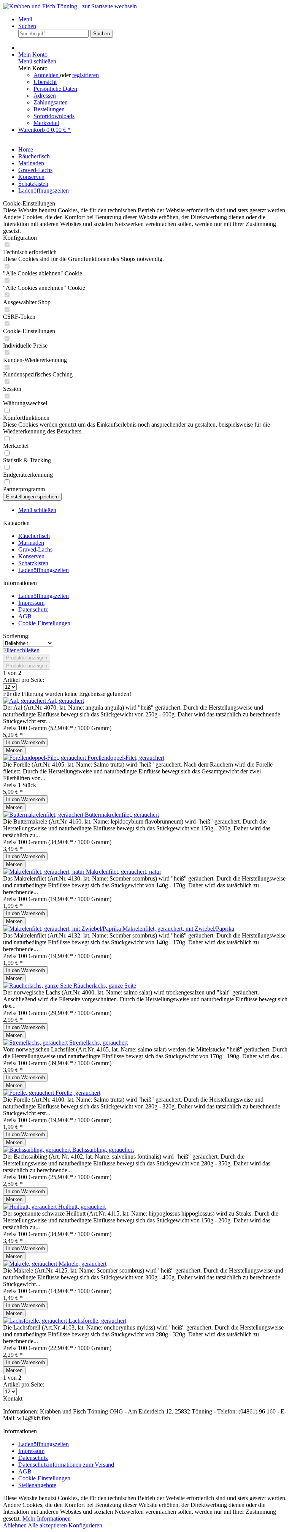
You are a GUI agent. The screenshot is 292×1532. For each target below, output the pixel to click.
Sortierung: (16, 636)
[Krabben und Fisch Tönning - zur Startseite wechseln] (70, 6)
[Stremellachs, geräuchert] (36, 1042)
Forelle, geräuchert (78, 1092)
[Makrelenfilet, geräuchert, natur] (44, 871)
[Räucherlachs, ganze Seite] (38, 985)
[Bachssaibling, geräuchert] (37, 1149)
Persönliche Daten (55, 88)
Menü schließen (37, 61)
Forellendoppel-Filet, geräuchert (125, 757)
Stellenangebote (37, 1485)
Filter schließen (21, 650)
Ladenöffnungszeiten (43, 570)
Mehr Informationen (46, 1518)
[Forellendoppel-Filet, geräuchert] (45, 757)
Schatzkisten (33, 563)
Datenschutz (33, 609)
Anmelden (46, 75)
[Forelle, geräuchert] (29, 1092)
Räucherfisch (34, 536)
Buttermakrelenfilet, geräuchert (122, 814)
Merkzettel (46, 123)
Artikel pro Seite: (23, 680)
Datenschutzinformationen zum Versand (66, 1464)
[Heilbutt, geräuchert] (30, 1206)
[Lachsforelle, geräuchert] (35, 1320)
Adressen (44, 95)
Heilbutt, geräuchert (82, 1206)
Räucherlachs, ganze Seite (104, 985)
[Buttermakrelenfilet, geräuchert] (44, 814)
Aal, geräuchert (65, 700)
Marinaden (31, 542)
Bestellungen (49, 109)
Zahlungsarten (50, 102)
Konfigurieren (85, 1525)
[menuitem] (153, 19)
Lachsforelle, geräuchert (97, 1320)
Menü (25, 19)
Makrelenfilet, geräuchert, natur (123, 871)
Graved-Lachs (35, 549)
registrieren (85, 75)
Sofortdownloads (54, 116)
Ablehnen (15, 1525)
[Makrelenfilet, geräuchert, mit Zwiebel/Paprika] (62, 928)
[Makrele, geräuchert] (31, 1263)
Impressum (31, 602)
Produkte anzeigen (26, 658)
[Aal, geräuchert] (25, 700)
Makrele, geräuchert (82, 1263)
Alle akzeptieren (48, 1525)
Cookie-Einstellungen (44, 623)
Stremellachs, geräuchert (98, 1042)
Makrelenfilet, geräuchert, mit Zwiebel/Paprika (178, 928)
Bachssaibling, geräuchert (103, 1149)
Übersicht (45, 82)
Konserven (31, 556)
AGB (25, 616)
